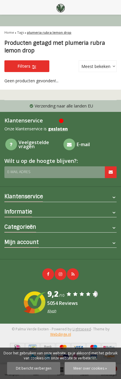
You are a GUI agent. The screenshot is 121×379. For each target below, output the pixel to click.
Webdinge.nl (60, 334)
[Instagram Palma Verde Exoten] (60, 274)
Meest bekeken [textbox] (95, 66)
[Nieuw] (73, 274)
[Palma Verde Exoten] (60, 7)
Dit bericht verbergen (33, 368)
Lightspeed (82, 329)
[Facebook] (48, 274)
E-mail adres (18, 171)
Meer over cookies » (90, 368)
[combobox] (98, 66)
